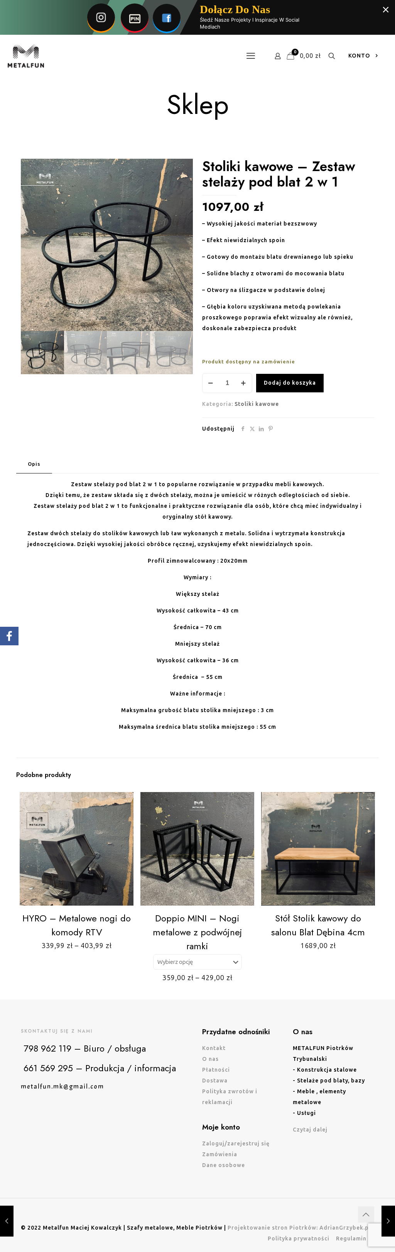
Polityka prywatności (298, 1238)
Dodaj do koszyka (290, 383)
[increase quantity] (243, 383)
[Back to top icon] (366, 1214)
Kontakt (214, 1048)
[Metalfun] (26, 56)
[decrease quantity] (211, 383)
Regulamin (351, 1238)
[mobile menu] (250, 56)
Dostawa (215, 1080)
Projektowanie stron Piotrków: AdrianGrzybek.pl (299, 1228)
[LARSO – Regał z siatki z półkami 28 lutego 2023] (7, 1221)
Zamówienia (219, 1154)
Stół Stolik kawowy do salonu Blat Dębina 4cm (318, 925)
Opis (34, 464)
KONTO (359, 56)
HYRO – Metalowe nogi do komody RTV (76, 925)
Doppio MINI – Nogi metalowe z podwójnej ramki (197, 932)
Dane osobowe (223, 1165)
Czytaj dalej (310, 1129)
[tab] (34, 464)
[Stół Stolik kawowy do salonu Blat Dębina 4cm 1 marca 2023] (388, 1221)
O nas (210, 1059)
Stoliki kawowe (257, 404)
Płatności (216, 1070)
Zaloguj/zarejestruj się (236, 1143)
